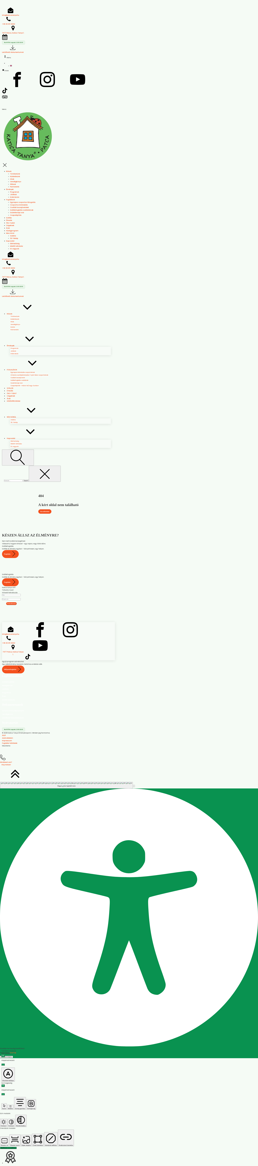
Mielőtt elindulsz (16, 246)
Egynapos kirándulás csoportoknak (23, 372)
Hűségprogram (12, 231)
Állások (13, 184)
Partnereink (14, 187)
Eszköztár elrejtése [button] (6, 1057)
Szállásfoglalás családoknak (21, 210)
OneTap (13, 1053)
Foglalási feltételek (9, 743)
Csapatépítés (15, 215)
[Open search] (18, 457)
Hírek (12, 179)
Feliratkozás (11, 604)
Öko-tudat (10, 223)
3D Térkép (14, 238)
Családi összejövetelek (19, 207)
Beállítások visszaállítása (8, 1148)
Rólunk (8, 171)
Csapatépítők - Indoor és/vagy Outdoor (25, 386)
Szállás (9, 218)
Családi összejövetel (18, 378)
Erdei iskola (14, 197)
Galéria (13, 236)
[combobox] (66, 785)
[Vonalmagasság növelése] (3, 1085)
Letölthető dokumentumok (13, 718)
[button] (134, 786)
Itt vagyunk (14, 249)
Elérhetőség (15, 243)
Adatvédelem (7, 738)
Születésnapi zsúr (17, 212)
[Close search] (45, 474)
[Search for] (13, 480)
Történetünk (15, 174)
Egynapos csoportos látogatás (22, 202)
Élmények (10, 189)
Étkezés (9, 220)
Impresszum (7, 740)
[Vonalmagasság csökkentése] (3, 1094)
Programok (14, 192)
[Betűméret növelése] (3, 1056)
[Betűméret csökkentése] (3, 1065)
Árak (8, 228)
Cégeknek (10, 225)
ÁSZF (4, 735)
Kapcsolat (10, 241)
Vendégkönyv (15, 181)
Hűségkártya (7, 685)
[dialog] (58, 204)
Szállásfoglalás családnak (19, 380)
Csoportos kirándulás (19, 205)
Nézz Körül (10, 233)
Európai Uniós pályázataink (13, 711)
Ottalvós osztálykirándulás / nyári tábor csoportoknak (29, 375)
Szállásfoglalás (8, 682)
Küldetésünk (15, 176)
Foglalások (10, 199)
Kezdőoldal (44, 511)
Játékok (13, 194)
